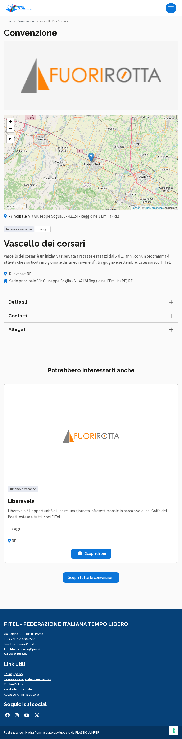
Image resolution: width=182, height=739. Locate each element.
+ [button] (10, 121)
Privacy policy (13, 674)
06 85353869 (18, 654)
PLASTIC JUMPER (87, 732)
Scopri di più (95, 553)
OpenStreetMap (153, 208)
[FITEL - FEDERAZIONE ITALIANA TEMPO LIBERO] (20, 8)
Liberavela (21, 501)
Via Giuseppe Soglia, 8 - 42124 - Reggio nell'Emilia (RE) (73, 216)
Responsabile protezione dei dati (27, 679)
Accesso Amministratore (21, 694)
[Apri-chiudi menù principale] (171, 8)
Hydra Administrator (39, 732)
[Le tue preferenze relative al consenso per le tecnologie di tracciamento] (173, 730)
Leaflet (136, 208)
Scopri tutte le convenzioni (91, 577)
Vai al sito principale (18, 689)
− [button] (10, 128)
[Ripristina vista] (10, 139)
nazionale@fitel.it (24, 644)
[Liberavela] (91, 435)
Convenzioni (26, 21)
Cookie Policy (13, 684)
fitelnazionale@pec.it (25, 649)
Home (8, 21)
